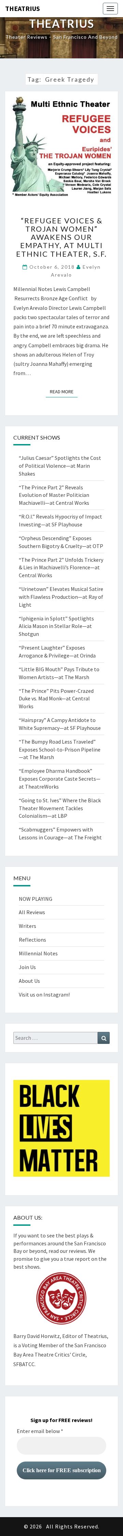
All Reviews (32, 912)
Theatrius (22, 8)
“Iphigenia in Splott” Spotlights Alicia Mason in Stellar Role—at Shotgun (56, 626)
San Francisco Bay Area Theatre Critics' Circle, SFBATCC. (59, 1354)
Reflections (32, 939)
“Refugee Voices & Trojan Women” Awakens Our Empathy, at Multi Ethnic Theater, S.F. (61, 237)
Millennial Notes (38, 953)
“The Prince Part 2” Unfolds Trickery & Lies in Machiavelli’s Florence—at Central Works (61, 567)
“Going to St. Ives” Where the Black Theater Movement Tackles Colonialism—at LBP (60, 808)
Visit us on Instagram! (44, 994)
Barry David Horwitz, (37, 1336)
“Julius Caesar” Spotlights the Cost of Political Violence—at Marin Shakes (60, 465)
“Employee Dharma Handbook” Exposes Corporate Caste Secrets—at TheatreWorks (59, 778)
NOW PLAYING (35, 898)
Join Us (27, 967)
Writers (27, 925)
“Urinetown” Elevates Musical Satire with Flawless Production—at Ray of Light (61, 596)
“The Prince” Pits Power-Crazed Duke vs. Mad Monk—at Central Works (56, 698)
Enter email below (40, 1431)
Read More (64, 391)
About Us (29, 980)
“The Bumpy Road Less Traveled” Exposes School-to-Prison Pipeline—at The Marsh (59, 749)
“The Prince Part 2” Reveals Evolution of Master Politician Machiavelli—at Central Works (54, 495)
